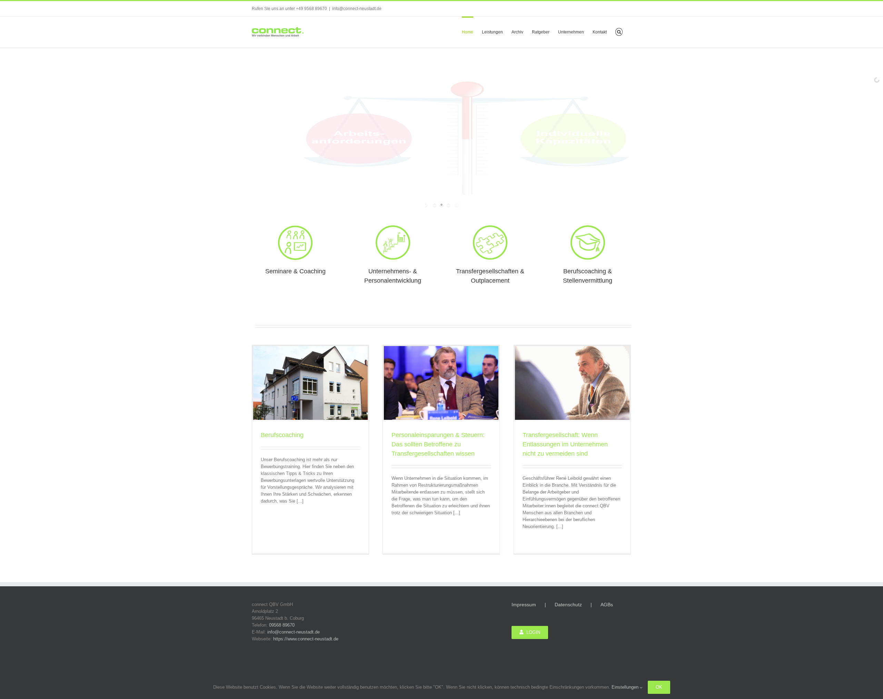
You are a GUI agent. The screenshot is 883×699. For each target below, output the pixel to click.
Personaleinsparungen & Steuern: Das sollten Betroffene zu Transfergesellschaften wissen (438, 444)
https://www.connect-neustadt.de (305, 638)
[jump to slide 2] (441, 204)
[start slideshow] (427, 204)
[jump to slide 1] (434, 204)
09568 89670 (282, 625)
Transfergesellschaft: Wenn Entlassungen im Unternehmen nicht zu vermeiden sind (565, 444)
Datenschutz (568, 604)
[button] (619, 31)
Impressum (524, 604)
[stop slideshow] (456, 204)
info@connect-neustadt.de (356, 8)
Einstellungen (626, 687)
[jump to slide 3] (448, 204)
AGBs (607, 604)
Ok (659, 687)
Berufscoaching (282, 435)
